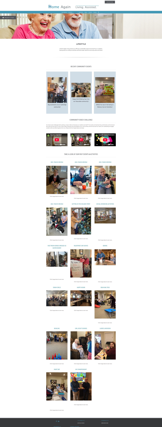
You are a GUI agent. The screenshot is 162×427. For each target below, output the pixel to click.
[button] (98, 12)
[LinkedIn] (58, 421)
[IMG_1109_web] (81, 208)
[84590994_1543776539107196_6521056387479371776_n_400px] (56, 332)
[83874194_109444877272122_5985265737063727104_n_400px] (81, 373)
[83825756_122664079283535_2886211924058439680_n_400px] (81, 291)
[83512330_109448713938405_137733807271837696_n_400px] (105, 332)
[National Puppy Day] (105, 166)
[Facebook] (56, 421)
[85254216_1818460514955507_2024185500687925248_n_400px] (81, 250)
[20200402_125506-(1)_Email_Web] (105, 208)
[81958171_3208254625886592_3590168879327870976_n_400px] (56, 373)
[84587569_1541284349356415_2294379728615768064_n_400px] (105, 291)
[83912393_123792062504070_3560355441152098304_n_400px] (81, 332)
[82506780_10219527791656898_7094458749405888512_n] (105, 250)
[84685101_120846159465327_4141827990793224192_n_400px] (56, 291)
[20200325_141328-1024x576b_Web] (56, 252)
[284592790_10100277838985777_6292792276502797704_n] (56, 208)
